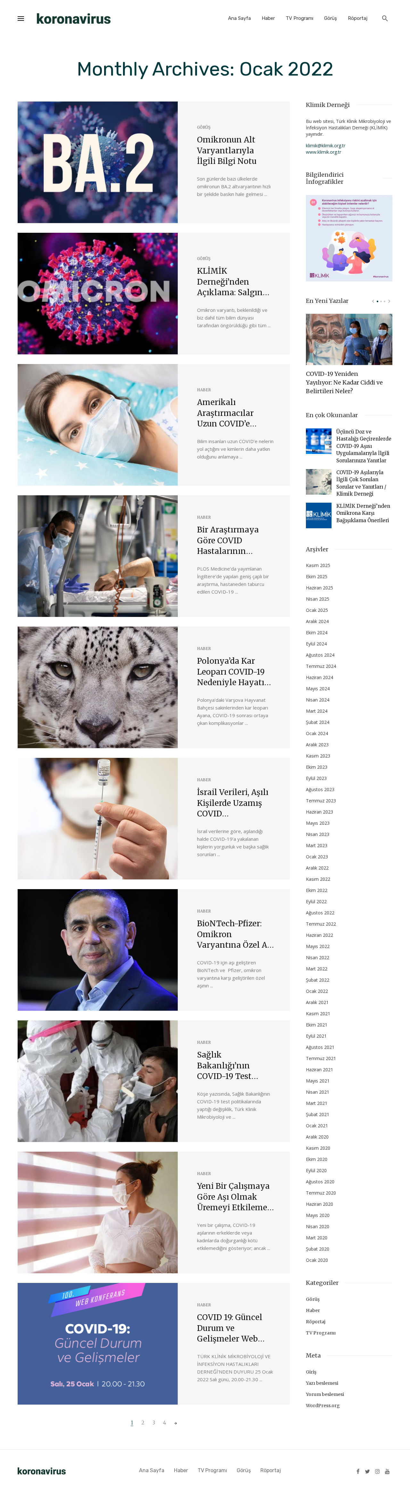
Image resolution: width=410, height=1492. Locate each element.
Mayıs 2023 (318, 823)
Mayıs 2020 (318, 1215)
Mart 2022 (316, 969)
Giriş (311, 1372)
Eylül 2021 (316, 1036)
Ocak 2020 (317, 1260)
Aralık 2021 (317, 1002)
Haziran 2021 (319, 1069)
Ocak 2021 (317, 1126)
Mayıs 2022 (318, 946)
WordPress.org (323, 1405)
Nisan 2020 (317, 1226)
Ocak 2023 (317, 857)
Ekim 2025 (316, 576)
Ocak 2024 (317, 733)
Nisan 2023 (317, 834)
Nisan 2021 (317, 1092)
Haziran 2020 (319, 1204)
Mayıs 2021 (318, 1081)
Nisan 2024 (317, 700)
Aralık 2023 (317, 745)
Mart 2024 (316, 711)
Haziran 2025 (319, 588)
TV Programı (299, 18)
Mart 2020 (316, 1238)
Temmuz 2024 (321, 666)
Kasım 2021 (318, 1013)
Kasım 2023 (318, 756)
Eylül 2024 (316, 644)
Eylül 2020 (316, 1170)
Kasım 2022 (318, 879)
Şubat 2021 (317, 1114)
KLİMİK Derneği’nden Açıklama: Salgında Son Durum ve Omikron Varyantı (234, 282)
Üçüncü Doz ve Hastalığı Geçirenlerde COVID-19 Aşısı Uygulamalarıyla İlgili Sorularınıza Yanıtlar (363, 446)
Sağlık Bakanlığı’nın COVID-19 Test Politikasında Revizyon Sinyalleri (235, 1066)
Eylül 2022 (316, 901)
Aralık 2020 (317, 1137)
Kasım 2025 (318, 565)
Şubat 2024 (317, 722)
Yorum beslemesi (325, 1394)
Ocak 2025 (317, 610)
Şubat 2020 (317, 1249)
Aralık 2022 (317, 868)
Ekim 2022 (316, 890)
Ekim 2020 (316, 1159)
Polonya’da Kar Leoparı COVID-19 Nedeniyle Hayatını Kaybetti (234, 672)
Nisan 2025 (317, 599)
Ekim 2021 (316, 1025)
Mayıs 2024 (318, 688)
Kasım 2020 (318, 1148)
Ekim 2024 (316, 632)
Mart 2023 (316, 845)
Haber (268, 18)
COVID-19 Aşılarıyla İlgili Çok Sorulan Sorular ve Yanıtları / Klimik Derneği (361, 483)
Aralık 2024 (317, 621)
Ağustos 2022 (320, 913)
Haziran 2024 (319, 677)
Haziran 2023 (319, 812)
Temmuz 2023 (321, 801)
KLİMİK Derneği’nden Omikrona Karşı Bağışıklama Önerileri (363, 513)
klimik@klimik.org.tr (325, 145)
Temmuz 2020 (321, 1193)
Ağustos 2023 (320, 789)
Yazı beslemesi (322, 1383)
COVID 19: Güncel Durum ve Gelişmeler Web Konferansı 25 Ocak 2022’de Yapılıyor (234, 1328)
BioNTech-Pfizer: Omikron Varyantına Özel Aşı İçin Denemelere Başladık (235, 935)
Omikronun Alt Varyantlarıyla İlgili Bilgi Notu (227, 150)
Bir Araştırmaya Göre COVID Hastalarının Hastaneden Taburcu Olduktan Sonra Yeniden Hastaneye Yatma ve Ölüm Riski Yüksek (232, 541)
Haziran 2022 (319, 935)
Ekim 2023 (316, 767)
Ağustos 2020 (320, 1182)
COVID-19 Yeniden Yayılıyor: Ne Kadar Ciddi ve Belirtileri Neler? (344, 382)
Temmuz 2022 (321, 924)
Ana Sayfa (239, 18)
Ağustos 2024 (320, 655)
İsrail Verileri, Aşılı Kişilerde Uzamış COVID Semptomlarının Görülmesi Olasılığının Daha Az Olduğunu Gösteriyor (232, 803)
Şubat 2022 (317, 980)
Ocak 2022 (317, 991)
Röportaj (357, 18)
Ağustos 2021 (320, 1047)
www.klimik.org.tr (323, 152)
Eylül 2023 (316, 778)
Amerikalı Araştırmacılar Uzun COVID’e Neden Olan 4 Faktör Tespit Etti (231, 413)
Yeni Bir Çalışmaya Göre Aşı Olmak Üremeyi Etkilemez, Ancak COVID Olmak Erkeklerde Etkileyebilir (235, 1197)
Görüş (330, 18)
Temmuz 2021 (321, 1058)
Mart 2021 (316, 1103)
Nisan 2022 (317, 957)
